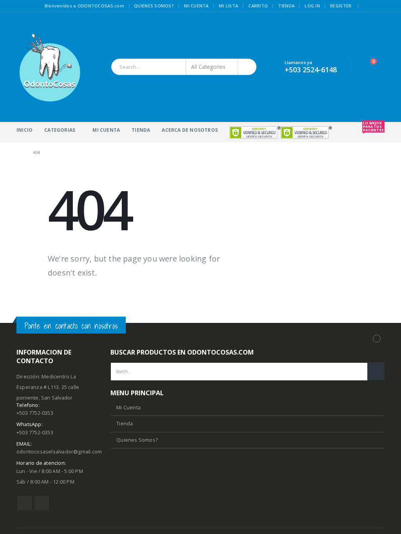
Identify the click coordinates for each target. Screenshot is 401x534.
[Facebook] (368, 6)
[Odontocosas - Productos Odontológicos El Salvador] (49, 67)
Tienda (286, 6)
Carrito (258, 6)
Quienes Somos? (137, 440)
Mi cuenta (196, 6)
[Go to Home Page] (19, 152)
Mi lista (228, 6)
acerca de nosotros (190, 130)
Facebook (24, 503)
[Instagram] (379, 6)
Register (340, 6)
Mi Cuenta (106, 130)
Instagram (41, 503)
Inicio (24, 130)
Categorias (59, 130)
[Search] (248, 67)
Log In (312, 6)
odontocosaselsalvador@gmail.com (59, 451)
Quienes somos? (154, 6)
